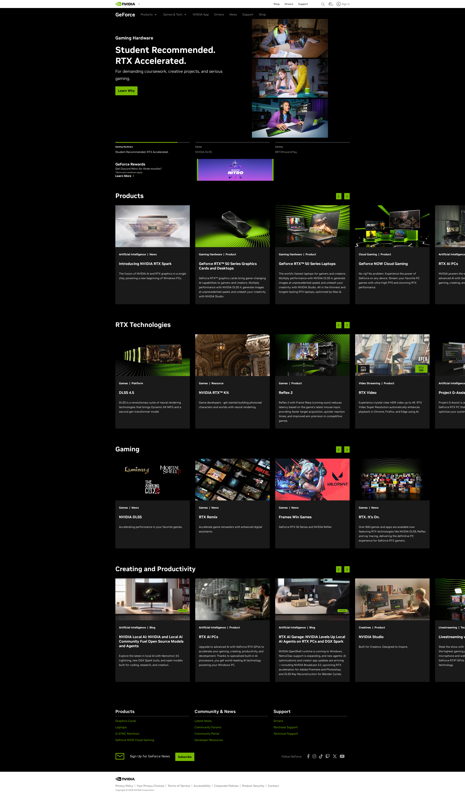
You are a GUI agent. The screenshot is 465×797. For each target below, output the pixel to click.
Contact (273, 786)
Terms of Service (179, 786)
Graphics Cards (125, 721)
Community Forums (208, 727)
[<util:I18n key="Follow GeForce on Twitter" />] (335, 756)
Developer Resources (209, 740)
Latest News (203, 721)
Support (247, 14)
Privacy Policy (124, 786)
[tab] (152, 148)
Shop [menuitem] (277, 4)
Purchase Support (286, 727)
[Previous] (338, 196)
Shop (262, 14)
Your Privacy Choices (150, 786)
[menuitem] (147, 3)
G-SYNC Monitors (127, 733)
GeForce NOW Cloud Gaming (134, 740)
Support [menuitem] (303, 4)
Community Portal (207, 733)
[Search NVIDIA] (323, 3)
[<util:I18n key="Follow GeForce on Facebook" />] (308, 756)
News (233, 14)
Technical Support (286, 733)
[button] (330, 5)
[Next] (347, 196)
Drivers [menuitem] (289, 4)
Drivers (219, 14)
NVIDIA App (201, 14)
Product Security (253, 786)
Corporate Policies (226, 786)
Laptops (121, 727)
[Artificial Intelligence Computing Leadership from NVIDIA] (125, 4)
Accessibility (202, 786)
